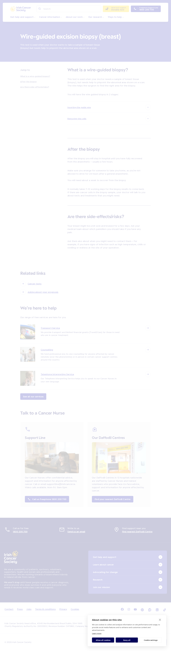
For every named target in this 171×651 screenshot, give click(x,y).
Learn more (96, 633)
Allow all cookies (103, 640)
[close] (160, 620)
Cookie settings (151, 640)
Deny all (126, 640)
